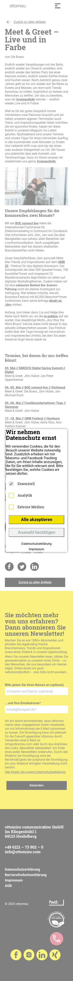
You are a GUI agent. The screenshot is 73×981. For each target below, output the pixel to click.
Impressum (36, 549)
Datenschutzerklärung (36, 544)
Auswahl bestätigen (36, 532)
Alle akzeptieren (36, 519)
